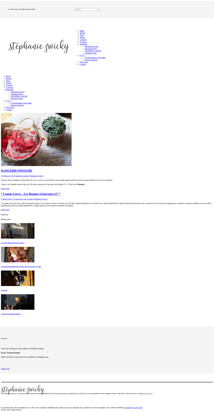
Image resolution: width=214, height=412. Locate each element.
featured (18, 176)
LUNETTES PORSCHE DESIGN (11, 314)
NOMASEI (4, 290)
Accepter (127, 408)
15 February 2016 (8, 176)
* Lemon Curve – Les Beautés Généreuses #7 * (30, 193)
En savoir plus (136, 408)
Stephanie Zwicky (36, 176)
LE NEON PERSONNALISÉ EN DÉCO (13, 243)
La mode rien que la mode (23, 199)
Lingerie (25, 176)
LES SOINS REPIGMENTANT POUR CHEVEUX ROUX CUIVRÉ (21, 266)
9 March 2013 (6, 199)
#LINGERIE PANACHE (16, 170)
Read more (5, 189)
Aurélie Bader (149, 393)
